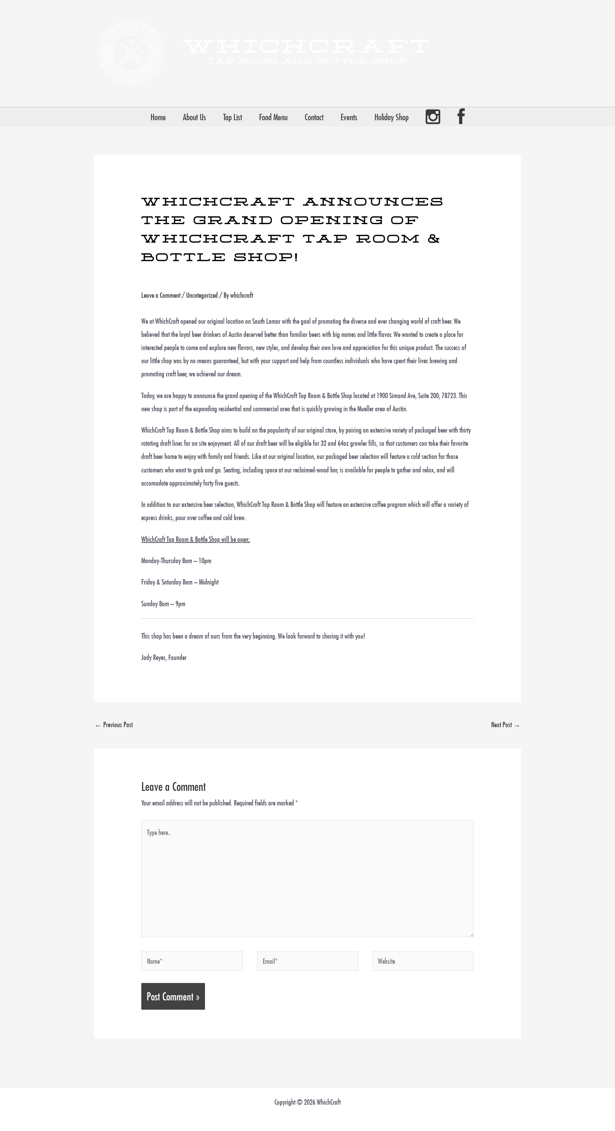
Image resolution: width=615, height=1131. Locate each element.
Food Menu (273, 117)
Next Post (505, 724)
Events (349, 117)
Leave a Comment (160, 295)
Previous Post (114, 724)
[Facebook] (461, 117)
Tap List (232, 117)
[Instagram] (433, 117)
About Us (194, 117)
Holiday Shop (391, 117)
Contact (314, 117)
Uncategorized (202, 295)
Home (158, 117)
